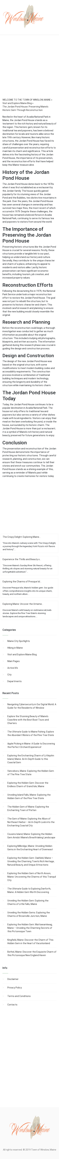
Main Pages (13, 661)
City (9, 674)
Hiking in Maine (15, 647)
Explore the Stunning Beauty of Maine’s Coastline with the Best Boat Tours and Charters (28, 719)
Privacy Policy (14, 987)
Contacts (12, 1004)
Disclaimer (13, 979)
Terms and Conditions (19, 996)
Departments (14, 681)
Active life (12, 668)
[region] (29, 71)
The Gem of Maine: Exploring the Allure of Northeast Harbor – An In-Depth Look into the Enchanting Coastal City (31, 822)
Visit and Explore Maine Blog (22, 654)
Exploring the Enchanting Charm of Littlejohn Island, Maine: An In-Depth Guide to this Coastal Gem (30, 759)
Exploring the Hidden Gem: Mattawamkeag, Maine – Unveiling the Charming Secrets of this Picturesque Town (29, 928)
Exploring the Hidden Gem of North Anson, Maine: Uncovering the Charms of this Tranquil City (31, 876)
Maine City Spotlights (18, 641)
